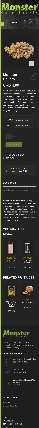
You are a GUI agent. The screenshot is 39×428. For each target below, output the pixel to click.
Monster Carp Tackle (20, 171)
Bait (25, 168)
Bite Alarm (6, 402)
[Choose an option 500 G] (24, 126)
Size (7, 126)
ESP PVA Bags (11, 262)
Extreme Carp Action (10, 406)
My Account (8, 421)
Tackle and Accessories (11, 257)
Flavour (9, 120)
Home (5, 418)
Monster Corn (28, 302)
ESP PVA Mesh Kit (28, 262)
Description (9, 182)
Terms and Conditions (12, 424)
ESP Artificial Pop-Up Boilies (11, 304)
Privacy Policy (9, 427)
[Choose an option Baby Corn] (24, 120)
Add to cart (14, 144)
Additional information (15, 190)
